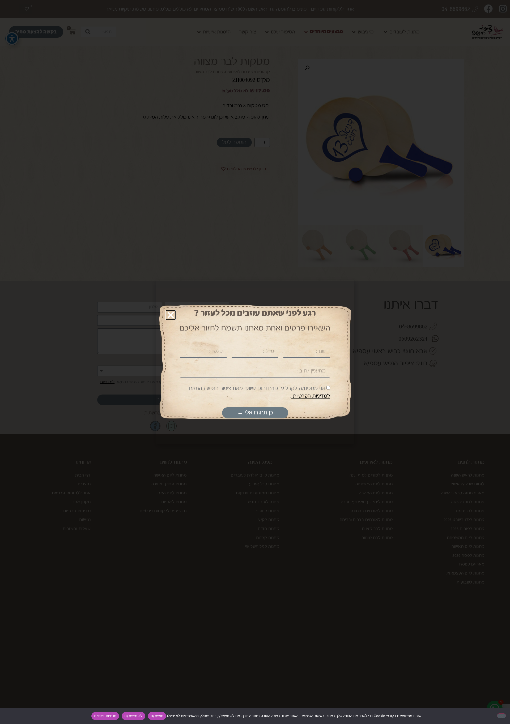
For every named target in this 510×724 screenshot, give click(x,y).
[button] (170, 315)
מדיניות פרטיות (105, 716)
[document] (255, 362)
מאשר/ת (157, 716)
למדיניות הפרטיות (310, 396)
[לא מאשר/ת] (501, 715)
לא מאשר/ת (133, 716)
